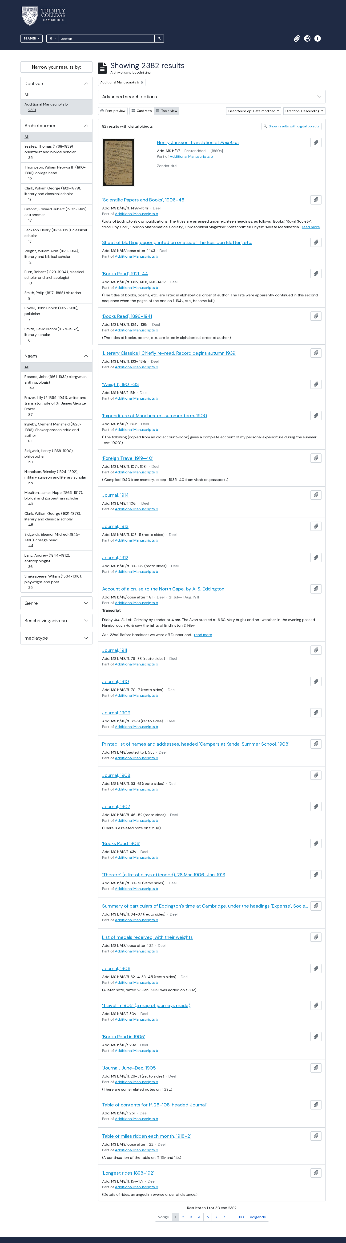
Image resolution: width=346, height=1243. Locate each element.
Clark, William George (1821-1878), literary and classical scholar (52, 193)
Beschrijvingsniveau (45, 621)
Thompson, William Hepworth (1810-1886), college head (55, 173)
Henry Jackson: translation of (198, 142)
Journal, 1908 (116, 775)
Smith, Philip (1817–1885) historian (52, 295)
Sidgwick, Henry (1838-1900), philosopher (48, 456)
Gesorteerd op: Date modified (252, 111)
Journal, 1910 (115, 681)
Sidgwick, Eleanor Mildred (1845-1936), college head (52, 540)
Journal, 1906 (116, 968)
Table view (168, 111)
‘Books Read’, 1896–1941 (127, 316)
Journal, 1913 (115, 526)
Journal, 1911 (114, 650)
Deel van (33, 83)
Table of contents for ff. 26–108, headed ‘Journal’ (154, 1105)
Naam (30, 356)
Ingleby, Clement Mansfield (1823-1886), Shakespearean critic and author (52, 432)
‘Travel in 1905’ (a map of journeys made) (146, 1005)
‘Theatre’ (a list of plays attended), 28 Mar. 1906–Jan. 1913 (163, 874)
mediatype (36, 638)
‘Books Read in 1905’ (123, 1036)
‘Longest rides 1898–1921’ (128, 1173)
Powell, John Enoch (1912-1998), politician (51, 313)
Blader (30, 38)
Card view (144, 111)
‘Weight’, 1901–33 (120, 384)
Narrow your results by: (56, 67)
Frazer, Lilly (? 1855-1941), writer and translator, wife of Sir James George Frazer (55, 406)
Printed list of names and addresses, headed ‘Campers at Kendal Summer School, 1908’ (195, 744)
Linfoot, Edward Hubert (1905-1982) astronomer (55, 214)
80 (241, 1217)
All (26, 94)
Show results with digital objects (293, 126)
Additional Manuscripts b (46, 107)
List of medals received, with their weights (147, 937)
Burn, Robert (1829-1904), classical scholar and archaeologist (54, 277)
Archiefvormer (40, 125)
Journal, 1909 (116, 713)
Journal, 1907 (116, 806)
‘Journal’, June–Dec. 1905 (129, 1068)
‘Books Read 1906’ (121, 843)
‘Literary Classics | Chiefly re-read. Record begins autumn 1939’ (169, 353)
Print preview (115, 111)
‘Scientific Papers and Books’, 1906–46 (143, 200)
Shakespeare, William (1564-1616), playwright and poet (53, 582)
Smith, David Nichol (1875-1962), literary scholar (51, 334)
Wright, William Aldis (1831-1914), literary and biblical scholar (51, 256)
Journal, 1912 (115, 557)
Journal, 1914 (115, 495)
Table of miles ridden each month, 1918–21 (146, 1136)
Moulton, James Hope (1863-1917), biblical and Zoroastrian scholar (53, 498)
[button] (297, 38)
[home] (46, 16)
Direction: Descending (303, 111)
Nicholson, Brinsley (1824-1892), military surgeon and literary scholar (55, 477)
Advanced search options (129, 97)
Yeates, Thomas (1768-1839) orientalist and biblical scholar (50, 152)
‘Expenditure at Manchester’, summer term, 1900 (154, 415)
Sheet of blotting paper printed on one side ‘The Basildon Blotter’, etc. (177, 242)
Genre (31, 603)
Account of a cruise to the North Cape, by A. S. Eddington (163, 589)
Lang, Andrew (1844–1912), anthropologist (47, 561)
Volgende (258, 1217)
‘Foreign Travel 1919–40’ (127, 458)
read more (311, 226)
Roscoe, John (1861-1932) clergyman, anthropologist (55, 382)
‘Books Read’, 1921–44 (125, 273)
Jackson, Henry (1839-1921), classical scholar (55, 235)
